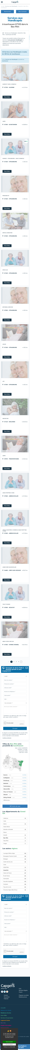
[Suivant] (21, 662)
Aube (4, 821)
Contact (6, 995)
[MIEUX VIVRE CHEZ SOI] (15, 629)
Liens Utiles (4, 1015)
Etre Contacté (22, 11)
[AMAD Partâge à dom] (15, 481)
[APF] (15, 369)
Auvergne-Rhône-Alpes (14, 853)
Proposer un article (24, 995)
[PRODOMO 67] (15, 184)
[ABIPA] (15, 444)
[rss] (7, 992)
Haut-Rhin (14, 840)
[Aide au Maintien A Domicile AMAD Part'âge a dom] (15, 518)
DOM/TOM (14, 867)
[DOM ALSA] (15, 258)
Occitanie (14, 884)
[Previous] (9, 662)
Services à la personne (7, 1017)
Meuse (5, 832)
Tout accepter (9, 1041)
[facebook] (2, 992)
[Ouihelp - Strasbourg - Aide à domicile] (15, 147)
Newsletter (7, 997)
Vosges (14, 843)
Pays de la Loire (14, 887)
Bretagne (14, 859)
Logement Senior (5, 1020)
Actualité (3, 1007)
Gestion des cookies (24, 1036)
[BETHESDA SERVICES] (15, 295)
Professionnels (5, 1027)
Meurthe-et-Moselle (14, 829)
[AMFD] (15, 109)
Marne (14, 824)
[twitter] (5, 992)
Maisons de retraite (6, 1010)
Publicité (6, 998)
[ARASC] (15, 332)
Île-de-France (14, 875)
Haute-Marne (6, 826)
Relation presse (23, 997)
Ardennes (14, 818)
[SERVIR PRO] (15, 407)
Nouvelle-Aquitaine (14, 881)
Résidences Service (6, 1012)
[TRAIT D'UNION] (15, 592)
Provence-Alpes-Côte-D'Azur (14, 889)
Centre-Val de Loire (14, 861)
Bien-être (3, 1022)
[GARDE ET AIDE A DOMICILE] (15, 72)
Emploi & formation (6, 1025)
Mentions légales (23, 990)
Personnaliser (9, 1044)
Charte (20, 992)
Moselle (14, 835)
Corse (4, 864)
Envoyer (15, 728)
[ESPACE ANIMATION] (15, 221)
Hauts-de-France (14, 873)
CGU (20, 988)
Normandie (14, 878)
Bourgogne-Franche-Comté (14, 856)
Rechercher (7, 11)
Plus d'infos (7, 97)
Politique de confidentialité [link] (9, 1047)
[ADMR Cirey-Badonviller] (15, 555)
